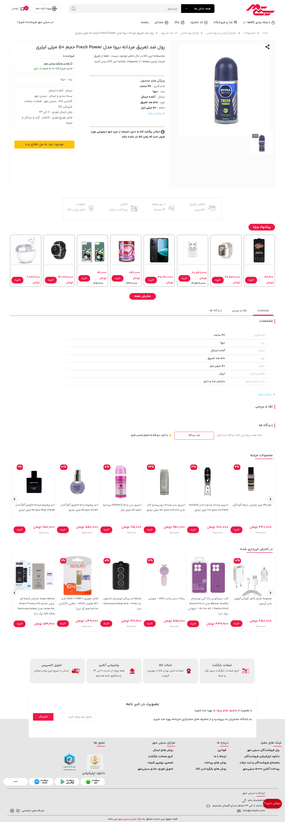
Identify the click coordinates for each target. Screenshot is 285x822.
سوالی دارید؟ (272, 803)
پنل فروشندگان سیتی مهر (263, 750)
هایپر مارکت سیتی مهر (57, 64)
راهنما (145, 22)
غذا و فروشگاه (223, 22)
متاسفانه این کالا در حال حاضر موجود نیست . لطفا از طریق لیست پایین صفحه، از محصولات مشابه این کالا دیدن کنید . (129, 59)
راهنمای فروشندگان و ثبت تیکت (260, 762)
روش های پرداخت (215, 762)
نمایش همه (142, 296)
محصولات (250, 33)
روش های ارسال (163, 750)
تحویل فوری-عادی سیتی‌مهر (155, 769)
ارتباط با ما (220, 756)
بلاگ (177, 22)
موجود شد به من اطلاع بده (44, 144)
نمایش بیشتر (155, 113)
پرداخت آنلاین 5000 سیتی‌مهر (261, 769)
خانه (265, 33)
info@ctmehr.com (253, 811)
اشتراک (43, 717)
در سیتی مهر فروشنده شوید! (35, 22)
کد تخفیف (196, 22)
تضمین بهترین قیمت (160, 762)
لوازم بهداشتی (189, 33)
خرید (251, 280)
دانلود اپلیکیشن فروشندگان (262, 756)
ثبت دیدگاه (194, 435)
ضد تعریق (167, 33)
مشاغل (159, 22)
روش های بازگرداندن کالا (211, 769)
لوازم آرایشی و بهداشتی (221, 33)
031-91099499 (256, 801)
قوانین (222, 750)
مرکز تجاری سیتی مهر (129, 819)
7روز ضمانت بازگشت (160, 756)
